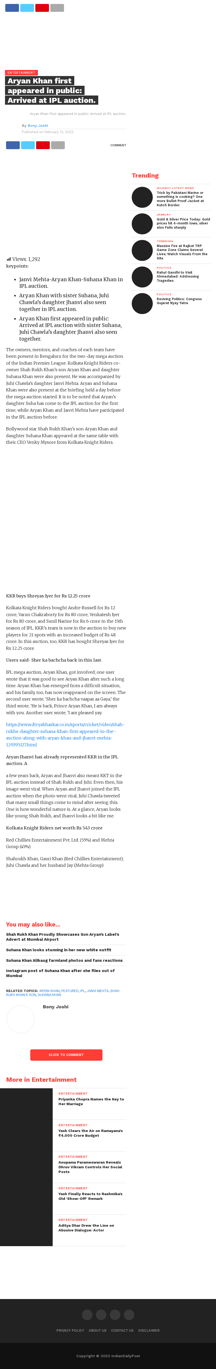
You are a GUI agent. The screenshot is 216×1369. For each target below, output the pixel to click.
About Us (97, 1330)
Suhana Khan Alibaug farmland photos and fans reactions (64, 960)
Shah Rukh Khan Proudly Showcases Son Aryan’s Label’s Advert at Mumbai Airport (62, 937)
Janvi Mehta (98, 991)
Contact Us (122, 1330)
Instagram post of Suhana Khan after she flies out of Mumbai (60, 973)
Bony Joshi (38, 125)
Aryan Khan (49, 991)
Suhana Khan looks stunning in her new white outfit (58, 950)
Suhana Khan (49, 995)
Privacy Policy (70, 1330)
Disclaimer (149, 1330)
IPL (82, 991)
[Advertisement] (66, 205)
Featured (69, 991)
